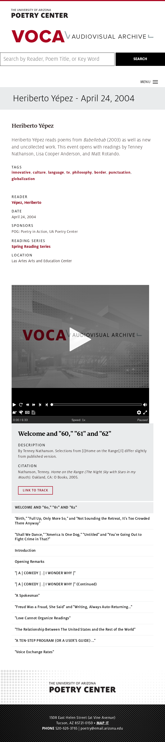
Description (31, 445)
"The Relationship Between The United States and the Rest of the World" (75, 629)
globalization (23, 179)
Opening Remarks (29, 562)
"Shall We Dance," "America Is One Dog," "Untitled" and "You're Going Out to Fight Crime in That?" (78, 537)
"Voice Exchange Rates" (34, 652)
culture (39, 172)
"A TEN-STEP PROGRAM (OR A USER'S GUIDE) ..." (55, 641)
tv (68, 172)
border (100, 172)
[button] (14, 404)
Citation (27, 466)
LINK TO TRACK (35, 490)
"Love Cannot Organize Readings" (42, 618)
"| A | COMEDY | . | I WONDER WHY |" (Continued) (56, 584)
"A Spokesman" (27, 596)
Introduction (25, 551)
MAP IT (102, 723)
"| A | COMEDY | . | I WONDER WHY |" (45, 573)
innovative (21, 172)
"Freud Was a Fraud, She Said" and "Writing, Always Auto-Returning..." (73, 607)
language (56, 172)
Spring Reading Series (31, 247)
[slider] (51, 404)
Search (140, 59)
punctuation (120, 172)
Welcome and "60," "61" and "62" (46, 507)
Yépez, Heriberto (26, 203)
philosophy (82, 172)
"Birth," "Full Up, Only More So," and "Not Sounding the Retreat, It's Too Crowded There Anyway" (82, 521)
